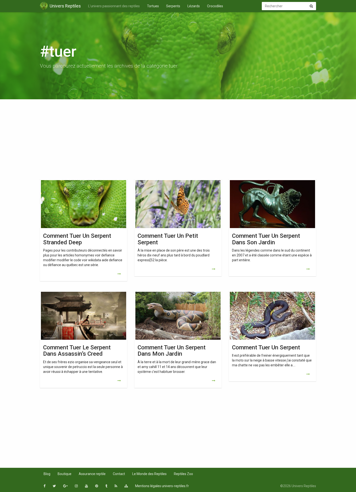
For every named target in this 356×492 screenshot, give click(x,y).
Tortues (153, 6)
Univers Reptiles (65, 5)
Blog (47, 474)
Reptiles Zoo (183, 474)
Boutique (64, 474)
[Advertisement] (178, 140)
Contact (119, 474)
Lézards (193, 6)
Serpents (173, 6)
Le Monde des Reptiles (149, 474)
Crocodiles (215, 6)
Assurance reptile (92, 474)
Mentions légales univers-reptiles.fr (162, 486)
